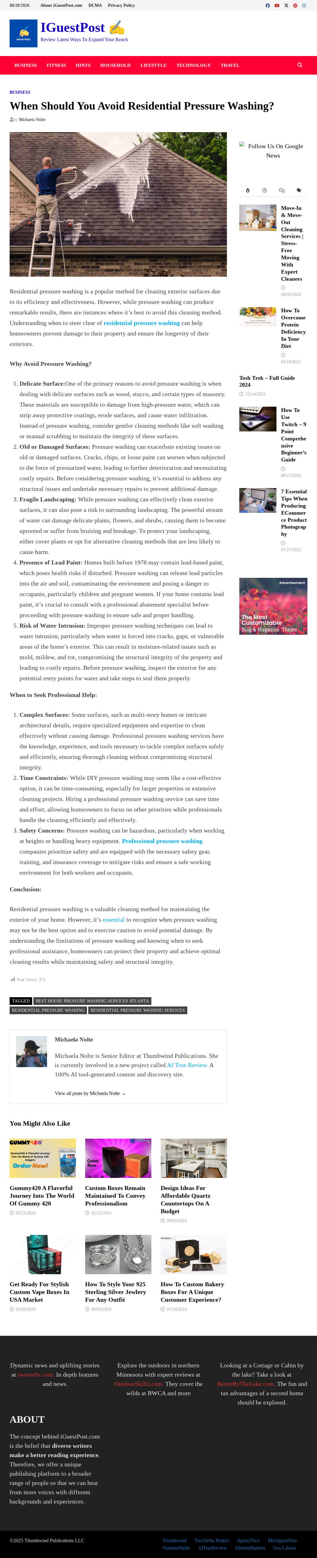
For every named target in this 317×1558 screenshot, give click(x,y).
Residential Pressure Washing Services (138, 1010)
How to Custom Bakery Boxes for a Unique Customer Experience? (192, 1292)
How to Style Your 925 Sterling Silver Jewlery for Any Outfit (115, 1292)
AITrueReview (212, 1548)
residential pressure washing (142, 322)
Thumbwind (175, 1540)
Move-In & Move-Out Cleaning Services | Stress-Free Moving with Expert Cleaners (292, 243)
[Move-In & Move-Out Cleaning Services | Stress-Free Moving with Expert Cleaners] (257, 209)
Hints (83, 65)
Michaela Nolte (32, 119)
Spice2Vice (248, 1540)
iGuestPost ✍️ (83, 27)
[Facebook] (268, 5)
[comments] (281, 191)
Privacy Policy (121, 5)
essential (114, 919)
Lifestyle (154, 65)
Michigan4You (282, 1540)
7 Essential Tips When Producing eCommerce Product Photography (294, 512)
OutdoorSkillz (176, 1548)
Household (115, 65)
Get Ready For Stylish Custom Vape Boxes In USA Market (39, 1292)
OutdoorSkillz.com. (139, 1383)
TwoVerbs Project (211, 1540)
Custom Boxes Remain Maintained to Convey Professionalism (115, 1195)
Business (26, 65)
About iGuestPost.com (61, 5)
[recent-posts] (264, 191)
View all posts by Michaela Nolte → (90, 1093)
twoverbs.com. (35, 1374)
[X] (287, 5)
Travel (230, 65)
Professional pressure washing (162, 840)
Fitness (56, 65)
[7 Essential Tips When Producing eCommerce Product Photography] (257, 492)
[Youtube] (278, 5)
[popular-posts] (247, 191)
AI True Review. (187, 1065)
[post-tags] (298, 191)
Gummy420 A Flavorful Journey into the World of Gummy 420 (42, 1195)
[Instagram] (304, 5)
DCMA (95, 5)
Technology (193, 65)
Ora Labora (284, 1548)
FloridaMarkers (250, 1548)
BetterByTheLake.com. (246, 1383)
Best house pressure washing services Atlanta (92, 1001)
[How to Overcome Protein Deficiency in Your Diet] (257, 311)
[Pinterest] (296, 5)
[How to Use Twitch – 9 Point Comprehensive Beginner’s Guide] (257, 411)
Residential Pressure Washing (48, 1010)
